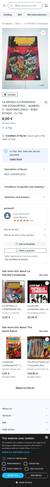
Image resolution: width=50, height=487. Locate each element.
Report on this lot (25, 387)
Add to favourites (27, 244)
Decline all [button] (36, 475)
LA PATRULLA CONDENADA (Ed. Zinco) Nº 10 (11, 307)
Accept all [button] (13, 475)
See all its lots (11, 229)
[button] (25, 169)
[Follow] (43, 32)
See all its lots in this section (19, 235)
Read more (35, 448)
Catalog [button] (7, 14)
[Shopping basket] (46, 5)
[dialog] (25, 460)
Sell (20, 14)
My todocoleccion (37, 14)
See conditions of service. (16, 259)
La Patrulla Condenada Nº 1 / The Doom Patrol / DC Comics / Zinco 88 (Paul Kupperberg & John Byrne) (13, 364)
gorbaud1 (9, 208)
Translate (11, 94)
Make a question (27, 250)
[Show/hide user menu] (4, 6)
